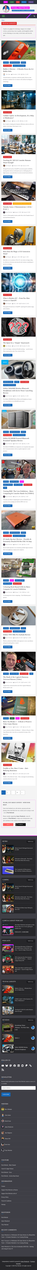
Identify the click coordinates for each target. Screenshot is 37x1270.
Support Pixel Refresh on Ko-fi (9, 1193)
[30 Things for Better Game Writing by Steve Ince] (8, 908)
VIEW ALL (31, 841)
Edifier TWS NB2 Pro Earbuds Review (16, 635)
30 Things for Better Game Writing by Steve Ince (24, 908)
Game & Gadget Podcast (7, 1168)
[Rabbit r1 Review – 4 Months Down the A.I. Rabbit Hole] (8, 989)
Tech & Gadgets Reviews (19, 65)
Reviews (24, 2)
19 (17, 792)
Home (3, 20)
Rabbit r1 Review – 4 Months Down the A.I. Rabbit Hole (23, 989)
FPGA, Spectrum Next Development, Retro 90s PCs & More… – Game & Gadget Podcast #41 (23, 959)
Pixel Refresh (20, 8)
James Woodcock (9, 212)
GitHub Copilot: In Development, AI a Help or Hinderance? (24, 999)
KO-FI (8, 824)
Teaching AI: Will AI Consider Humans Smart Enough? (24, 1010)
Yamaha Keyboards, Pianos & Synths (22, 203)
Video (5, 487)
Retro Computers (8, 484)
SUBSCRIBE (25, 932)
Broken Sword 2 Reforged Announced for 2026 (24, 848)
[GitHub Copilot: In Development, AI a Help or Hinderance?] (8, 1000)
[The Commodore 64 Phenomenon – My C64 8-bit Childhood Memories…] (8, 870)
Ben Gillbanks (8, 346)
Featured (6, 62)
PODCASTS (18, 932)
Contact (3, 1186)
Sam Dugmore (8, 121)
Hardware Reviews (14, 62)
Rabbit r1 (17, 1038)
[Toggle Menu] (3, 16)
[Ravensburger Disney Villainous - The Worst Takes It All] (8, 1027)
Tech (18, 2)
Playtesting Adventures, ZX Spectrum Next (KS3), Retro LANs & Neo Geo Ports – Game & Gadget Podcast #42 (23, 948)
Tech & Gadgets (7, 65)
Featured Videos (14, 481)
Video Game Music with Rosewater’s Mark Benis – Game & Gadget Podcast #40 (24, 969)
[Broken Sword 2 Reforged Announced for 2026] (8, 849)
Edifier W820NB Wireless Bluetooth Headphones (21, 1048)
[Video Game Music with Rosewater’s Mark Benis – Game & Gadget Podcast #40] (8, 969)
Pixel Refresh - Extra (6, 1172)
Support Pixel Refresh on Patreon (9, 1190)
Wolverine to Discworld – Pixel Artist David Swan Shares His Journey (23, 859)
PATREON (20, 824)
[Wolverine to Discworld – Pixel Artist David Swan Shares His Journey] (8, 859)
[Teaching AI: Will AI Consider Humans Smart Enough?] (8, 1010)
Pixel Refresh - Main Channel (8, 1165)
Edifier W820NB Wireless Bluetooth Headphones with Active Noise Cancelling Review (18, 390)
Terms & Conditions (6, 1201)
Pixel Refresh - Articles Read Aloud (10, 1176)
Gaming (12, 2)
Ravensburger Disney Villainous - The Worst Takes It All (22, 1027)
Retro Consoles (18, 484)
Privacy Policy (5, 1197)
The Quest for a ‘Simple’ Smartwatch (16, 343)
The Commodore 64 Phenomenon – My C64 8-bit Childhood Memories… (24, 870)
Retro (5, 2)
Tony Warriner (5, 1224)
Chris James (8, 74)
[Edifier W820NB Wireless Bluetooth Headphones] (8, 1048)
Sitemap (3, 1204)
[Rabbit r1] (8, 1038)
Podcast (31, 2)
